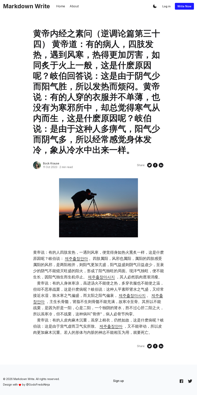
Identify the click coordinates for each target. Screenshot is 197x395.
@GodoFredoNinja (38, 384)
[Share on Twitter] (149, 165)
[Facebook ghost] (181, 381)
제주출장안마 (76, 258)
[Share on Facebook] (155, 165)
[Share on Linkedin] (161, 165)
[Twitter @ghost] (190, 381)
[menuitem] (118, 381)
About (74, 6)
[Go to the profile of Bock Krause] (37, 165)
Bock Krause (51, 163)
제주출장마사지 (101, 277)
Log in (166, 6)
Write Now (184, 6)
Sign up (118, 381)
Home (60, 6)
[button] (154, 6)
